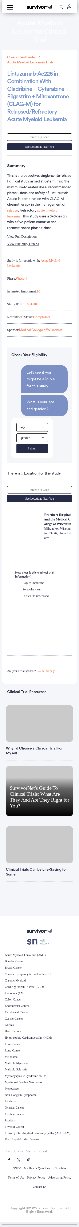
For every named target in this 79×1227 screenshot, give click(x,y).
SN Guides (59, 1168)
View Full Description (22, 236)
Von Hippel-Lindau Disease (22, 1139)
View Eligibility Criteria (23, 244)
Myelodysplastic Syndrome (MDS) (26, 1076)
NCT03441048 (30, 304)
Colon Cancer (13, 999)
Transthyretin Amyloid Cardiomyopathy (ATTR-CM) (37, 1133)
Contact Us (39, 1186)
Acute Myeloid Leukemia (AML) (25, 955)
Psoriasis (10, 1101)
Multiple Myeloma (16, 1063)
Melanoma (11, 1056)
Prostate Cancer (14, 1114)
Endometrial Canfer (17, 1005)
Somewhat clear (32, 589)
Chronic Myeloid (15, 980)
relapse (12, 210)
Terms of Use (16, 1177)
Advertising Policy (59, 1177)
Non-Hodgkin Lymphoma (20, 1095)
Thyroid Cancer (14, 1126)
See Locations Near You (39, 146)
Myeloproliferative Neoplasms (23, 1082)
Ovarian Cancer (14, 1107)
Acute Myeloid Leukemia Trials (30, 62)
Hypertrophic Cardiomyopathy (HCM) (28, 1037)
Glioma (9, 1025)
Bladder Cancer (14, 961)
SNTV (17, 1168)
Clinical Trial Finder (21, 57)
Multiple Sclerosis (16, 1069)
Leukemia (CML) (16, 993)
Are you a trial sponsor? (31, 671)
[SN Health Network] (39, 941)
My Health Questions (37, 1168)
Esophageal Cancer (16, 1012)
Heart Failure (13, 1031)
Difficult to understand (35, 596)
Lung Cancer (13, 1050)
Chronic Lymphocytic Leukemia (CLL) (29, 974)
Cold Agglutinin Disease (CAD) (24, 986)
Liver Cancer (13, 1044)
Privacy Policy (36, 1177)
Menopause (12, 1088)
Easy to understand (33, 583)
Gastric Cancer (14, 1018)
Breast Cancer (13, 967)
